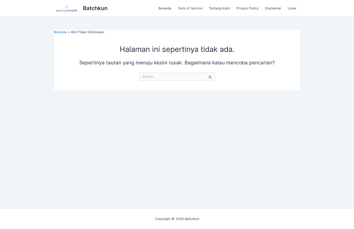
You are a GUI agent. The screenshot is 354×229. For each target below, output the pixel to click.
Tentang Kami (219, 8)
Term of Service (190, 8)
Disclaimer (273, 8)
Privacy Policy (248, 8)
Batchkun (95, 8)
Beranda (165, 8)
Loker (292, 8)
